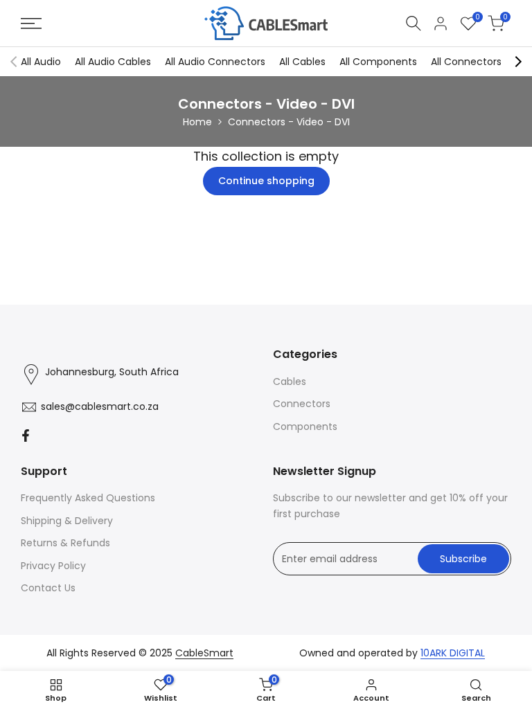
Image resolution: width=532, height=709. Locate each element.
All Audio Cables (113, 62)
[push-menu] (31, 23)
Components (305, 426)
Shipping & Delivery (67, 521)
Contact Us (48, 588)
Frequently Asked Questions (88, 498)
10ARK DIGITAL (452, 653)
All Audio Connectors (215, 62)
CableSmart (204, 653)
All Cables (302, 62)
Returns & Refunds (65, 543)
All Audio (41, 62)
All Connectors (466, 62)
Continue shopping (266, 181)
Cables (289, 381)
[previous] (14, 61)
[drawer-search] (413, 23)
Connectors (301, 404)
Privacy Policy (53, 566)
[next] (518, 61)
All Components (378, 62)
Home (197, 122)
